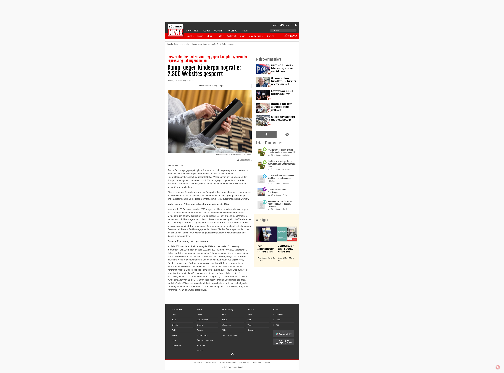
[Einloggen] (295, 25)
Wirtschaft (231, 36)
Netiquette (257, 362)
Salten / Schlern (202, 335)
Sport (242, 36)
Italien (200, 36)
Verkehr (218, 30)
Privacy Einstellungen (228, 362)
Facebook (279, 315)
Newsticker (192, 30)
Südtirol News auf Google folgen (211, 86)
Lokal (189, 36)
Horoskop (232, 30)
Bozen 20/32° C (282, 25)
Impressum (198, 362)
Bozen (199, 315)
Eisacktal (200, 325)
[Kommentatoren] (287, 134)
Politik (221, 36)
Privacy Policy (211, 362)
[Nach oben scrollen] (232, 354)
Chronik (210, 36)
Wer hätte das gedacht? (230, 335)
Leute (224, 315)
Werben (267, 362)
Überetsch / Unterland (205, 340)
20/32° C (292, 36)
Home (181, 44)
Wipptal (200, 350)
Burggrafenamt (202, 320)
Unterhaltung (255, 36)
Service (270, 36)
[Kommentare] (266, 134)
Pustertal (200, 330)
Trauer (244, 30)
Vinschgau (201, 345)
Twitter (278, 320)
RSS (277, 325)
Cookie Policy (244, 362)
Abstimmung (226, 325)
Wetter (206, 30)
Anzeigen (262, 220)
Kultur (224, 320)
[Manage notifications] (498, 367)
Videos (224, 330)
